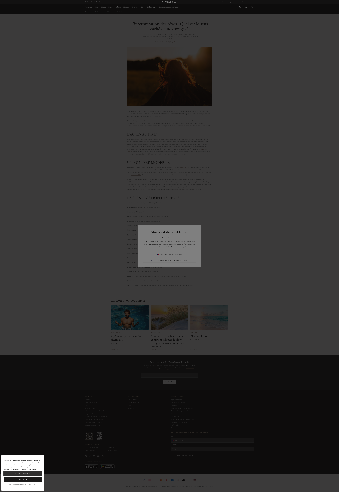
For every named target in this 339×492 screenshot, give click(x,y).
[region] (22, 473)
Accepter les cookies (22, 473)
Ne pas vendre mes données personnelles (22, 484)
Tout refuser (22, 479)
